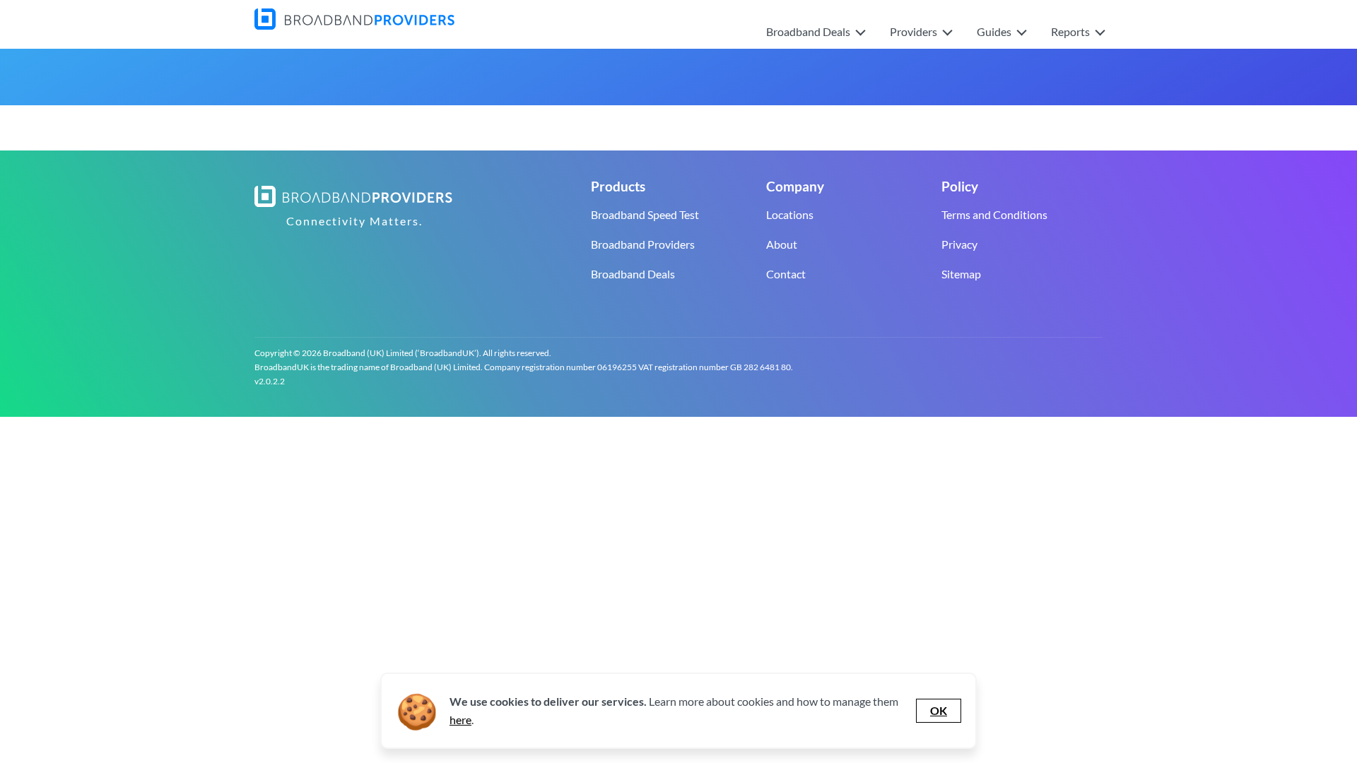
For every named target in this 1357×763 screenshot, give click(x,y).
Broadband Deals (633, 273)
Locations (789, 214)
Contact (786, 273)
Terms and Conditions (994, 214)
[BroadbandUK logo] (354, 25)
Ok (938, 710)
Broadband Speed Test (645, 214)
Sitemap (961, 273)
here (460, 719)
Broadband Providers (643, 244)
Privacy (959, 244)
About (781, 244)
